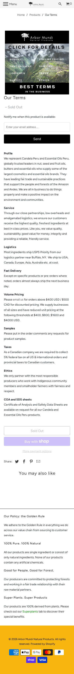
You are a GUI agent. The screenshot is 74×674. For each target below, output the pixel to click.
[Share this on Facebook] (23, 461)
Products (34, 14)
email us (18, 299)
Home (21, 14)
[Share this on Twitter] (16, 461)
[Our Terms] (37, 62)
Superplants (30, 611)
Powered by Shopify (43, 643)
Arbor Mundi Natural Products (36, 639)
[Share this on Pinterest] (30, 461)
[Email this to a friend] (37, 461)
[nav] (10, 4)
